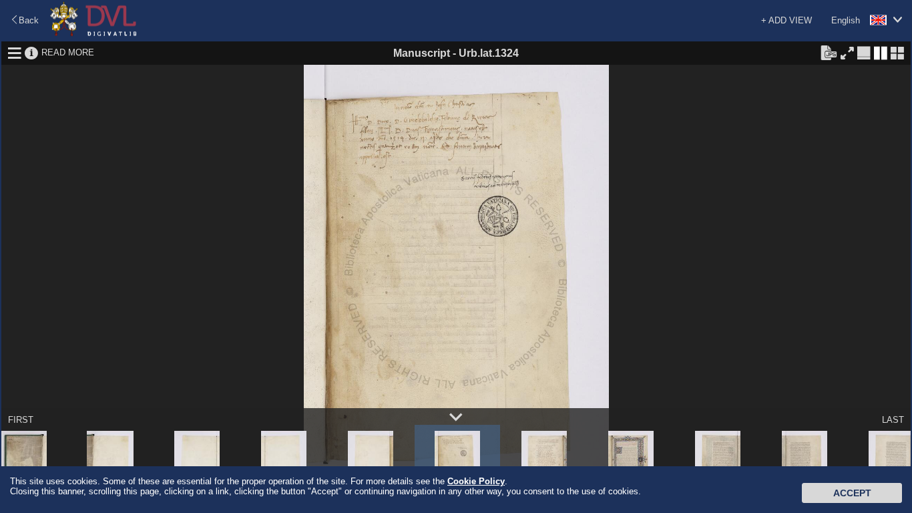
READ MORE (67, 52)
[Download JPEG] (828, 52)
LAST (893, 420)
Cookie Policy (476, 481)
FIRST (20, 420)
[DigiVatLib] (93, 34)
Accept (852, 493)
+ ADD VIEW (786, 20)
